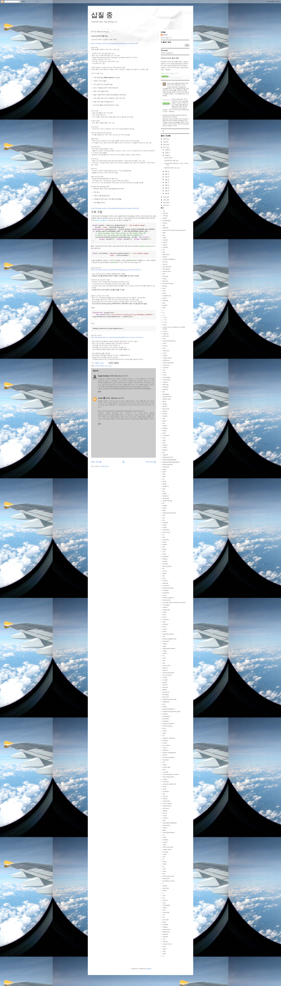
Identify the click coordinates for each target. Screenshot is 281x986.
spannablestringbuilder (170, 823)
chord (164, 343)
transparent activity (169, 881)
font (164, 452)
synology (165, 852)
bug (164, 303)
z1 (163, 956)
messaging (166, 605)
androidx (165, 247)
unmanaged (166, 905)
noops (164, 646)
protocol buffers (167, 726)
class (164, 348)
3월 (166, 188)
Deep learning (167, 396)
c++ (164, 315)
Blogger (149, 968)
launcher (165, 564)
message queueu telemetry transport (174, 602)
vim (164, 915)
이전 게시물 (150, 462)
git (163, 479)
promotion (166, 719)
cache (164, 325)
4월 (166, 185)
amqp (164, 237)
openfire (165, 668)
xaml (164, 946)
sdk (164, 794)
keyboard (165, 556)
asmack (165, 262)
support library (167, 849)
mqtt (164, 622)
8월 (166, 174)
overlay (165, 677)
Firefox (165, 447)
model (164, 612)
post (164, 704)
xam (164, 939)
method (165, 607)
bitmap (165, 286)
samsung (165, 781)
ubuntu (165, 890)
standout (165, 840)
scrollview (166, 791)
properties (166, 721)
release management (169, 752)
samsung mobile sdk (169, 784)
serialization (166, 801)
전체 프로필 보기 (166, 38)
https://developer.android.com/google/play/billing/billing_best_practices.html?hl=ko (117, 337)
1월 (166, 193)
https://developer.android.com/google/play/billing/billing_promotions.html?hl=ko (116, 270)
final (164, 442)
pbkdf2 (165, 690)
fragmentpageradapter (169, 459)
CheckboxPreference (169, 341)
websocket (166, 932)
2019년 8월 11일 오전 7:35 (118, 376)
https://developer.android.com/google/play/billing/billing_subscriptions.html (114, 43)
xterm (164, 953)
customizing (166, 380)
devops (165, 413)
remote (165, 755)
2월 (166, 191)
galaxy (165, 469)
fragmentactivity (168, 457)
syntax (165, 854)
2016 (165, 197)
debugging (166, 394)
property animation (168, 723)
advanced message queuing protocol (174, 230)
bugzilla (165, 305)
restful (165, 765)
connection (166, 365)
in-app (109, 366)
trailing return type (168, 876)
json (164, 551)
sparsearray (166, 825)
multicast (165, 624)
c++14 (165, 322)
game (164, 472)
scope (164, 786)
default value (167, 399)
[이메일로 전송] (109, 363)
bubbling (165, 300)
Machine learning (168, 588)
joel (164, 547)
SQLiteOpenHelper (168, 832)
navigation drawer (168, 634)
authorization (167, 271)
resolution (166, 760)
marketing (166, 593)
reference (165, 750)
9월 (166, 171)
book (164, 291)
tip (163, 866)
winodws (165, 936)
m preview (166, 585)
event (164, 440)
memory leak (167, 600)
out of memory (167, 675)
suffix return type (168, 847)
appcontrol (166, 254)
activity (165, 223)
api (163, 249)
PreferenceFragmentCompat (171, 711)
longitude (165, 583)
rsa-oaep (165, 772)
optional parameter (168, 673)
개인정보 (165, 213)
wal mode (166, 920)
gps (164, 491)
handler (165, 505)
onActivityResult (102, 220)
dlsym (164, 421)
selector (165, 798)
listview (165, 580)
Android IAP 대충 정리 (171, 160)
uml (164, 898)
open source (166, 665)
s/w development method (170, 774)
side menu (166, 808)
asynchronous (167, 266)
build (164, 308)
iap (106, 366)
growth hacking (167, 501)
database (165, 387)
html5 (164, 508)
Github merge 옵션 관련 (170, 58)
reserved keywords (169, 757)
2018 (165, 144)
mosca (165, 617)
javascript (166, 539)
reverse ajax (166, 767)
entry (164, 433)
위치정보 (165, 216)
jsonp (164, 554)
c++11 (165, 320)
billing (102, 366)
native (164, 631)
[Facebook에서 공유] (116, 363)
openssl (165, 670)
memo (165, 595)
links (164, 578)
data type (165, 384)
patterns (165, 685)
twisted (165, 886)
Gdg (164, 474)
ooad (164, 658)
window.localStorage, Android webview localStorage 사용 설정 (175, 116)
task (164, 857)
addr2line (165, 228)
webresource (167, 929)
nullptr (164, 651)
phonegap (166, 694)
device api (166, 409)
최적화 (165, 218)
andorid (165, 242)
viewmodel (166, 912)
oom (164, 660)
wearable (165, 924)
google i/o (166, 486)
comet (165, 353)
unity (164, 903)
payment (165, 687)
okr (164, 656)
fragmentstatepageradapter (171, 462)
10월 (166, 155)
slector (165, 813)
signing (165, 811)
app (164, 252)
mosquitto (166, 619)
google (165, 484)
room (164, 769)
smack (165, 815)
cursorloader (166, 377)
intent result (166, 532)
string (164, 844)
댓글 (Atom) (105, 466)
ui (163, 893)
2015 (165, 200)
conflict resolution (168, 363)
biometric (165, 281)
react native (166, 745)
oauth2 (165, 653)
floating (165, 450)
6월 (166, 180)
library (164, 573)
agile (164, 232)
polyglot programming (169, 699)
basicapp (165, 276)
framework (166, 467)
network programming (169, 639)
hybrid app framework (169, 513)
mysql (164, 629)
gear (164, 476)
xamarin (165, 941)
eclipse (165, 425)
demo (164, 401)
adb (164, 225)
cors (164, 370)
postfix (165, 706)
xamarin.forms (167, 944)
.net (164, 211)
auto (164, 274)
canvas (165, 331)
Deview (165, 411)
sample (165, 779)
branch (165, 298)
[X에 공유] (114, 363)
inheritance (166, 530)
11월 (166, 152)
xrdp (164, 951)
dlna (164, 418)
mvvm (165, 626)
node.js (165, 643)
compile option (167, 358)
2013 (165, 205)
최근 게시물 (96, 462)
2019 (165, 142)
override (165, 680)
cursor (165, 375)
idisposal (165, 522)
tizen (164, 869)
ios (163, 535)
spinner (165, 827)
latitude (165, 561)
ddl (163, 392)
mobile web (166, 610)
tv (163, 883)
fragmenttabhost (168, 464)
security (165, 796)
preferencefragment (169, 709)
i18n (164, 515)
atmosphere (166, 269)
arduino (165, 257)
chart (164, 338)
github (164, 481)
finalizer (165, 445)
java (164, 537)
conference (166, 360)
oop (164, 663)
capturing (165, 334)
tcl (163, 859)
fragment (165, 455)
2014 (165, 202)
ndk (164, 636)
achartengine (167, 220)
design (165, 404)
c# (163, 312)
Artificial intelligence (169, 259)
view (164, 910)
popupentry (166, 702)
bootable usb (167, 295)
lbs (163, 568)
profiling (165, 714)
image (164, 525)
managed (165, 590)
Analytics (165, 240)
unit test (165, 900)
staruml (165, 842)
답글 (99, 391)
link (164, 576)
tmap (164, 871)
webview (165, 934)
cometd (165, 355)
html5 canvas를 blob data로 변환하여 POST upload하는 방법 (177, 84)
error (164, 438)
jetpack (165, 544)
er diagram (166, 435)
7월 (166, 177)
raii (163, 735)
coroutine (165, 367)
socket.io (165, 818)
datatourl (165, 389)
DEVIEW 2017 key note (171, 168)
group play (166, 498)
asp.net (165, 264)
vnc (164, 917)
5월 (166, 182)
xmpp (164, 949)
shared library (167, 806)
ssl (163, 835)
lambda (165, 559)
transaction (166, 878)
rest (164, 762)
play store (166, 697)
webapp (165, 927)
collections (166, 351)
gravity (165, 493)
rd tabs (165, 743)
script (164, 789)
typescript (166, 888)
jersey (164, 542)
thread (165, 864)
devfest (165, 406)
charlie (100, 398)
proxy (164, 728)
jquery (164, 549)
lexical (165, 571)
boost (164, 293)
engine (165, 430)
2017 (165, 147)
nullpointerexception (169, 648)
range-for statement (169, 738)
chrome (165, 346)
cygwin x (165, 382)
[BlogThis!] (111, 363)
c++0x (165, 317)
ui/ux (164, 895)
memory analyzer (168, 597)
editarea (165, 428)
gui (163, 503)
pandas (165, 682)
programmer (166, 716)
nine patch (166, 641)
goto (164, 488)
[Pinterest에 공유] (118, 363)
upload (165, 907)
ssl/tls (164, 837)
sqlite (164, 830)
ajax (164, 235)
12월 (166, 150)
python (165, 731)
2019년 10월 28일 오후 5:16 (115, 398)
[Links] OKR (168, 158)
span (164, 820)
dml (164, 423)
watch (164, 922)
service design (167, 803)
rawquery (165, 740)
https (164, 510)
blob (164, 288)
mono (164, 614)
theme (165, 861)
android (97, 366)
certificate (166, 336)
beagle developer (104, 376)
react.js (165, 748)
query (164, 733)
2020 (165, 139)
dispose (165, 416)
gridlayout (166, 496)
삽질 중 (102, 15)
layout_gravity (167, 566)
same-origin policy (168, 777)
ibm (164, 520)
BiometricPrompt (168, 283)
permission (166, 692)
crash (164, 372)
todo (164, 874)
